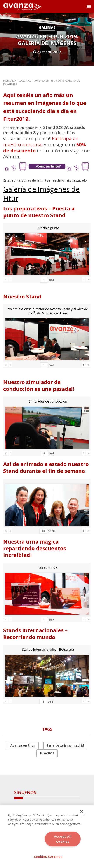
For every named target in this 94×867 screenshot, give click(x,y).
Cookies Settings (48, 857)
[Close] (81, 811)
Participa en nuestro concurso (40, 141)
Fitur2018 (47, 753)
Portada (9, 81)
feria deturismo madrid (65, 745)
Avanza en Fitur (22, 745)
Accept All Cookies (62, 839)
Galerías (47, 27)
